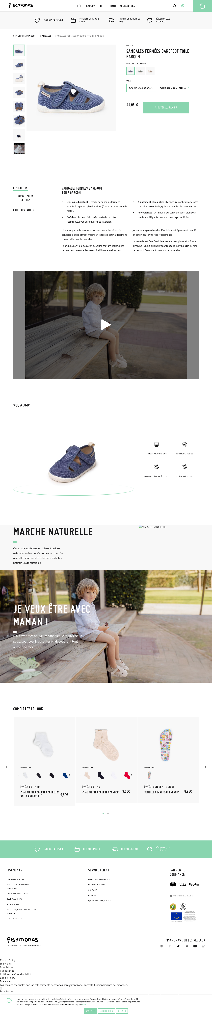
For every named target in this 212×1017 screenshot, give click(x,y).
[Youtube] (195, 946)
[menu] (105, 5)
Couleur (136, 64)
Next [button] (70, 775)
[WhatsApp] (203, 946)
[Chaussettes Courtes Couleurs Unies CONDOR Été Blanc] (25, 775)
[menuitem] (80, 5)
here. (84, 1004)
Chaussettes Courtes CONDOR (100, 792)
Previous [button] (6, 767)
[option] (140, 71)
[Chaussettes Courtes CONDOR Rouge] (127, 775)
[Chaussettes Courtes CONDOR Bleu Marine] (101, 775)
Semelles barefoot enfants (162, 792)
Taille (128, 81)
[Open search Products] (174, 5)
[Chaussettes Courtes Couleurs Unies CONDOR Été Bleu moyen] (65, 775)
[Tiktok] (178, 946)
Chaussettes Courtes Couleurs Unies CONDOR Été (40, 794)
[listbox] (162, 72)
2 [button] (108, 813)
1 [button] (103, 813)
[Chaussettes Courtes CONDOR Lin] (87, 775)
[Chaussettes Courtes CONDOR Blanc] (114, 775)
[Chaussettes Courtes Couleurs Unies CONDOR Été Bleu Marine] (39, 775)
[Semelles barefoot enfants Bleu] (149, 775)
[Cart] (202, 6)
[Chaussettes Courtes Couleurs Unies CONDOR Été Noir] (52, 775)
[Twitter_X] (186, 946)
